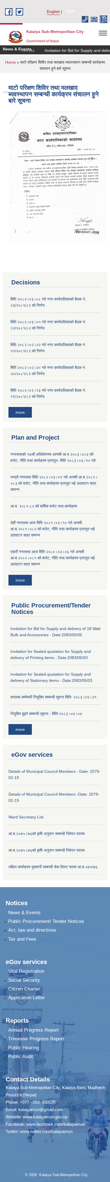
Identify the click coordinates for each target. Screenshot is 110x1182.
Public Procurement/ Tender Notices (46, 921)
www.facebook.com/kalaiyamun (55, 1124)
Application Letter (26, 997)
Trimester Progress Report (36, 1038)
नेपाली (70, 11)
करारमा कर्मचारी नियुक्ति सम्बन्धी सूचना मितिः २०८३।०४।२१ (53, 697)
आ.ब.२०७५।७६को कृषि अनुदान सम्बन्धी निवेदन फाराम (46, 833)
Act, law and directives (32, 930)
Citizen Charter (24, 989)
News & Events (24, 912)
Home (10, 62)
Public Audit (20, 1056)
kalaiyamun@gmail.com (40, 1109)
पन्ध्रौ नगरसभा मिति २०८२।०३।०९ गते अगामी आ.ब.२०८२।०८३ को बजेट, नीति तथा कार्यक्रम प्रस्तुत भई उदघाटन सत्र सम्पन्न (54, 483)
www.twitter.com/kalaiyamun (46, 1131)
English (53, 11)
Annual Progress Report (33, 1030)
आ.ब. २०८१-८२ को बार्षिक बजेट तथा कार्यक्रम (43, 506)
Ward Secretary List (25, 817)
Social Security (24, 980)
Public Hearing (23, 1047)
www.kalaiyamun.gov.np (45, 1116)
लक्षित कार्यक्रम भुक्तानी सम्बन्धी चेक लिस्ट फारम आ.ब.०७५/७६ (53, 867)
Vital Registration (26, 971)
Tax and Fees (22, 939)
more (20, 412)
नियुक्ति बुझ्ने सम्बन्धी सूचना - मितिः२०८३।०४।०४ (46, 713)
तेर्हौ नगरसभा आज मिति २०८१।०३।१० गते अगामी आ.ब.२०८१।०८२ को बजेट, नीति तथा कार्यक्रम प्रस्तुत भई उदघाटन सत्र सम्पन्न (52, 528)
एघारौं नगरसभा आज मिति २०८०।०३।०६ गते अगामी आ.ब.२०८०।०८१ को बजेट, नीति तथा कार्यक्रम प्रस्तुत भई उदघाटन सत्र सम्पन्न (52, 557)
